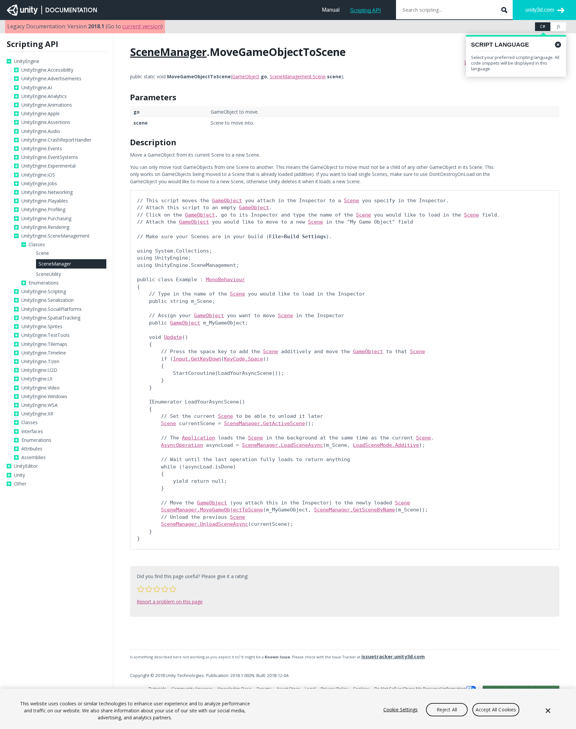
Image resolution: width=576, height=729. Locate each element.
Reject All (447, 709)
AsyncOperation (182, 445)
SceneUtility (48, 274)
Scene (42, 253)
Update (173, 337)
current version (141, 26)
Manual (331, 10)
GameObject (245, 76)
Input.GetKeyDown (197, 359)
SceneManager (55, 264)
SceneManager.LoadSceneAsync (282, 445)
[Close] (548, 710)
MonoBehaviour (225, 280)
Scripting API (365, 10)
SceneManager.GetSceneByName (354, 510)
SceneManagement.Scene (298, 76)
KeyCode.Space (243, 359)
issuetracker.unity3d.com (393, 656)
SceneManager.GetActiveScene (264, 423)
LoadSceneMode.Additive (386, 445)
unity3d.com (539, 10)
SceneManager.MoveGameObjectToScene (212, 510)
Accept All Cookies (496, 709)
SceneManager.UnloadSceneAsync (204, 524)
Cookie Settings (400, 709)
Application (198, 438)
